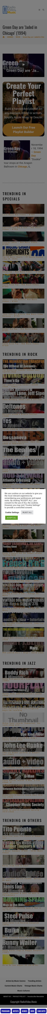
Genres (24, 1011)
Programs (6, 1011)
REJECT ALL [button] (27, 512)
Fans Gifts (41, 1011)
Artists (16, 1011)
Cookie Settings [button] (12, 512)
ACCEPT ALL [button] (11, 518)
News (32, 1011)
